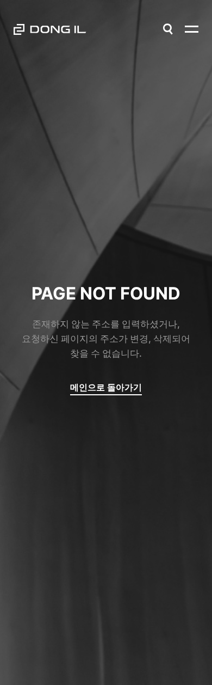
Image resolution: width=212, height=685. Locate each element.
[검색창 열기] (168, 29)
